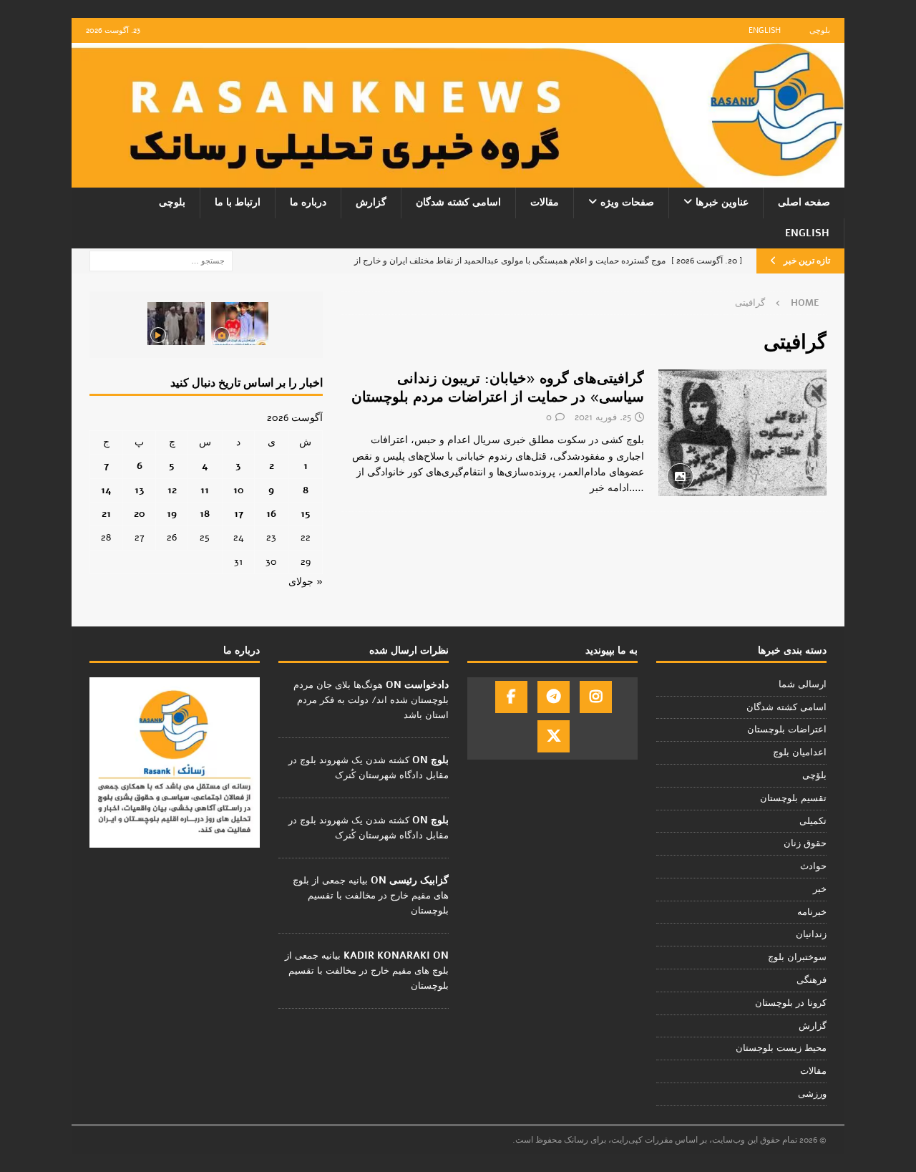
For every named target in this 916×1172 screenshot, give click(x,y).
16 (271, 513)
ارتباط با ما (237, 202)
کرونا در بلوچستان (791, 1003)
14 (106, 490)
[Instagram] (596, 697)
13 (140, 490)
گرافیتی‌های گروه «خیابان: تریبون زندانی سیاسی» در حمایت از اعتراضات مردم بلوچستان (497, 388)
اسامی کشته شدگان (458, 202)
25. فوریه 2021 (603, 417)
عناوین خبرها (722, 202)
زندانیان (811, 934)
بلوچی (819, 30)
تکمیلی (813, 821)
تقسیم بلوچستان (793, 798)
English (765, 30)
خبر (820, 889)
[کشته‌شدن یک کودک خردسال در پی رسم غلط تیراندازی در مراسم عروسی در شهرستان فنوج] (239, 323)
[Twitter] (553, 736)
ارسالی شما (803, 684)
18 (205, 513)
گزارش (371, 202)
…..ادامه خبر (617, 488)
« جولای (305, 582)
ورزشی (812, 1094)
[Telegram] (553, 697)
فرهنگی (811, 980)
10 (238, 490)
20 (139, 513)
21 (106, 513)
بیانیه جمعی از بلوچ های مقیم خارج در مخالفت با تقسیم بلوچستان (371, 895)
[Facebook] (511, 697)
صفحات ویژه (627, 202)
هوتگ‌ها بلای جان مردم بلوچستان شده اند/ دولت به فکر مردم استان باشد (371, 700)
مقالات (544, 202)
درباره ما (308, 202)
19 (172, 513)
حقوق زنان (805, 843)
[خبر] (742, 432)
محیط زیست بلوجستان (781, 1048)
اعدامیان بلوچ (800, 752)
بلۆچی (814, 775)
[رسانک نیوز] (458, 179)
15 (306, 513)
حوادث (813, 866)
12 (172, 490)
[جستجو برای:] (161, 260)
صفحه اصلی (804, 202)
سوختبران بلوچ (797, 957)
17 (238, 513)
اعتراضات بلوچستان (787, 729)
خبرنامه (812, 912)
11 (204, 490)
